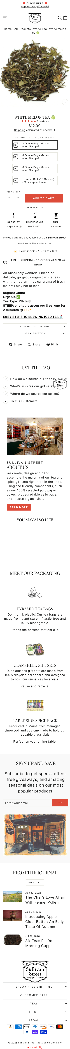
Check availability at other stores (34, 243)
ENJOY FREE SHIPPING (34, 986)
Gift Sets (34, 1011)
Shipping (19, 129)
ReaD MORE (19, 507)
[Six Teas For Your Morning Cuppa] (12, 940)
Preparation (35, 207)
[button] (29, 121)
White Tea (40, 29)
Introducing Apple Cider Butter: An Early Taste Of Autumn (44, 921)
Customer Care (34, 995)
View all (34, 882)
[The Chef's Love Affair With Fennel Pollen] (12, 896)
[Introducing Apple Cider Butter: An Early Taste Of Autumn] (12, 915)
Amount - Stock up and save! (35, 137)
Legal (34, 1020)
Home (8, 29)
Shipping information (35, 327)
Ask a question (35, 333)
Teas (34, 1003)
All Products (22, 29)
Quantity (13, 192)
